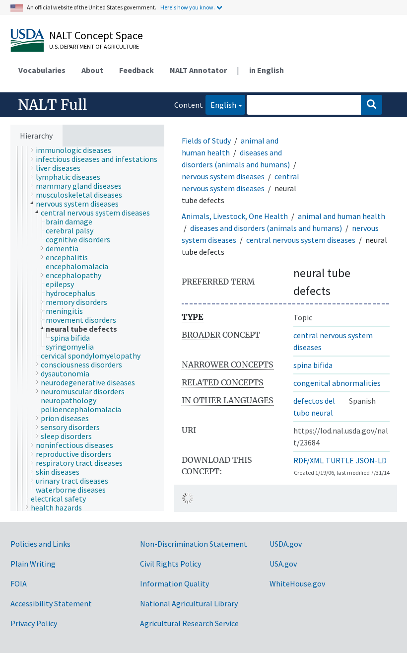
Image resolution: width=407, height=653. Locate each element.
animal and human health (341, 216)
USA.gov (283, 564)
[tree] (87, 328)
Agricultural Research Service (189, 623)
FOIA (18, 583)
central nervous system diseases (300, 240)
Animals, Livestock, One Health (235, 216)
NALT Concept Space (96, 35)
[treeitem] (77, 149)
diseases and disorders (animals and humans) (266, 228)
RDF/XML (308, 460)
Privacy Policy (33, 623)
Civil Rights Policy (170, 564)
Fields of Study (206, 140)
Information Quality (174, 583)
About (92, 70)
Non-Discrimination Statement (193, 544)
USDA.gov (286, 544)
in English (266, 70)
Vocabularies (42, 70)
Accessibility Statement (51, 603)
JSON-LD (371, 460)
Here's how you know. (187, 7)
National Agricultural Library (189, 603)
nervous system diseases (223, 176)
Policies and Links (40, 544)
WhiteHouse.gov (297, 583)
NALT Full (52, 105)
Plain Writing (33, 564)
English (220, 104)
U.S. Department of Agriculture (94, 46)
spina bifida (313, 365)
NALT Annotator (198, 70)
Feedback (136, 70)
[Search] (371, 105)
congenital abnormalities (337, 383)
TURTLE (340, 460)
